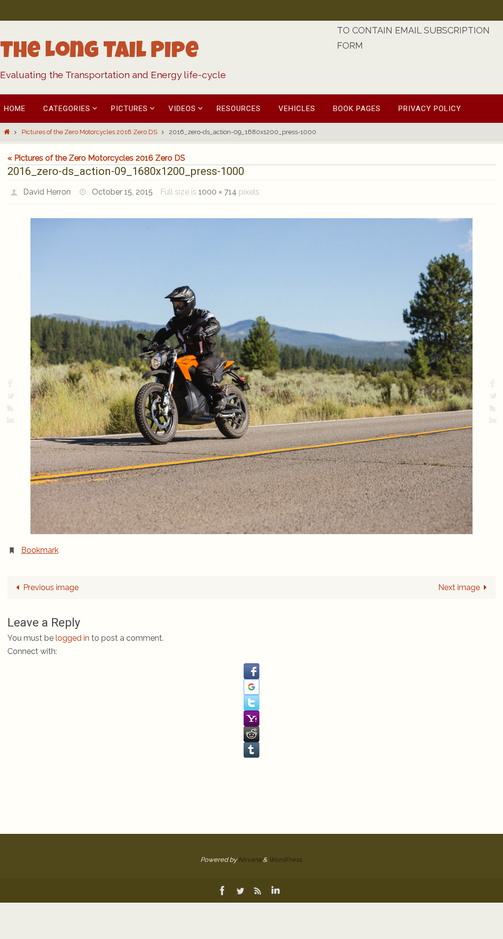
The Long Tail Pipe (99, 52)
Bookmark (39, 545)
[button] (251, 665)
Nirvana (249, 853)
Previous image (51, 582)
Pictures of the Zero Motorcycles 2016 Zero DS (89, 132)
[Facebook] (10, 382)
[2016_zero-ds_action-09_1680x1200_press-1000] (251, 373)
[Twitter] (10, 395)
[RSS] (10, 407)
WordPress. (286, 853)
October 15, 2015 (122, 190)
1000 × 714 (217, 190)
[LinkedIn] (10, 419)
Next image (459, 582)
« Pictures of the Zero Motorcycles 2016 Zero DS (96, 158)
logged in (72, 632)
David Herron (47, 190)
